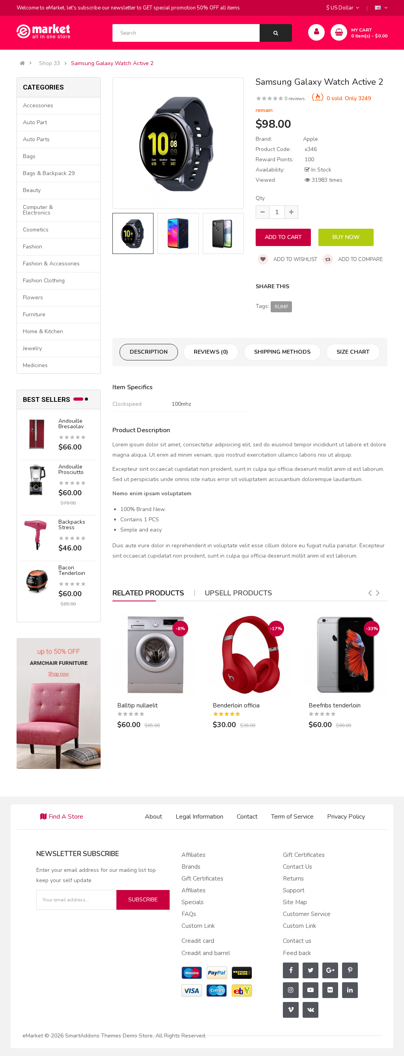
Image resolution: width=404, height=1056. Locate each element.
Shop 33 (49, 63)
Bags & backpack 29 (49, 173)
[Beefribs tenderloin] (346, 655)
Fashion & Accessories (51, 263)
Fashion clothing (44, 280)
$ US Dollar (341, 7)
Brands (190, 867)
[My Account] (316, 32)
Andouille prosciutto (71, 469)
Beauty (32, 190)
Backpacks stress (71, 524)
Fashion (32, 246)
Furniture (34, 314)
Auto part (35, 122)
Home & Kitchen (43, 331)
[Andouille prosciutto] (36, 479)
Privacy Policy (346, 816)
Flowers (33, 297)
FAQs (188, 914)
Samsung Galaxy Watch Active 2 (112, 63)
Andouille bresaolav (71, 423)
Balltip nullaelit (137, 705)
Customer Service (307, 914)
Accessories (38, 105)
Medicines (35, 365)
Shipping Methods (282, 352)
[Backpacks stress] (36, 535)
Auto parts (36, 139)
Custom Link (198, 926)
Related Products (148, 593)
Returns (293, 878)
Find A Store (66, 816)
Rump (281, 307)
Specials (192, 902)
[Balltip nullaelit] (154, 655)
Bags (29, 156)
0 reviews (294, 98)
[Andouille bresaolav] (36, 434)
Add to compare (360, 259)
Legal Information (199, 816)
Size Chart (353, 352)
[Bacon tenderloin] (36, 580)
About (153, 816)
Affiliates (193, 855)
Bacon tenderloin (71, 570)
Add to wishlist (294, 259)
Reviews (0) (211, 352)
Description (149, 352)
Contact (247, 816)
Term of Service (292, 816)
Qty (260, 198)
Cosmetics (36, 229)
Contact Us (297, 867)
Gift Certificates (202, 878)
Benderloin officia (236, 705)
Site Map (295, 902)
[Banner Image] (59, 703)
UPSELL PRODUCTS (238, 593)
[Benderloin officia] (250, 655)
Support (294, 890)
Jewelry (32, 348)
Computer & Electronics (38, 209)
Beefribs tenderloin (335, 705)
